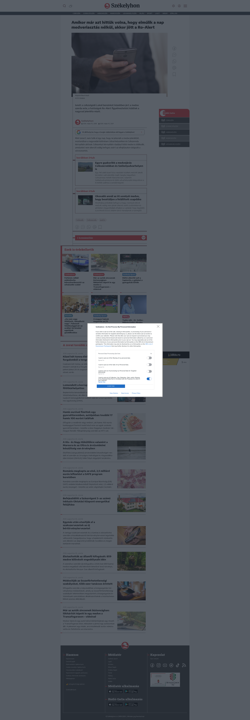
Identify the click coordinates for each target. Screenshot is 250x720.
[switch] (149, 358)
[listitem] (125, 354)
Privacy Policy (136, 393)
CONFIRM (111, 386)
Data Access (125, 393)
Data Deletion (114, 393)
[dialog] (125, 360)
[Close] (159, 327)
